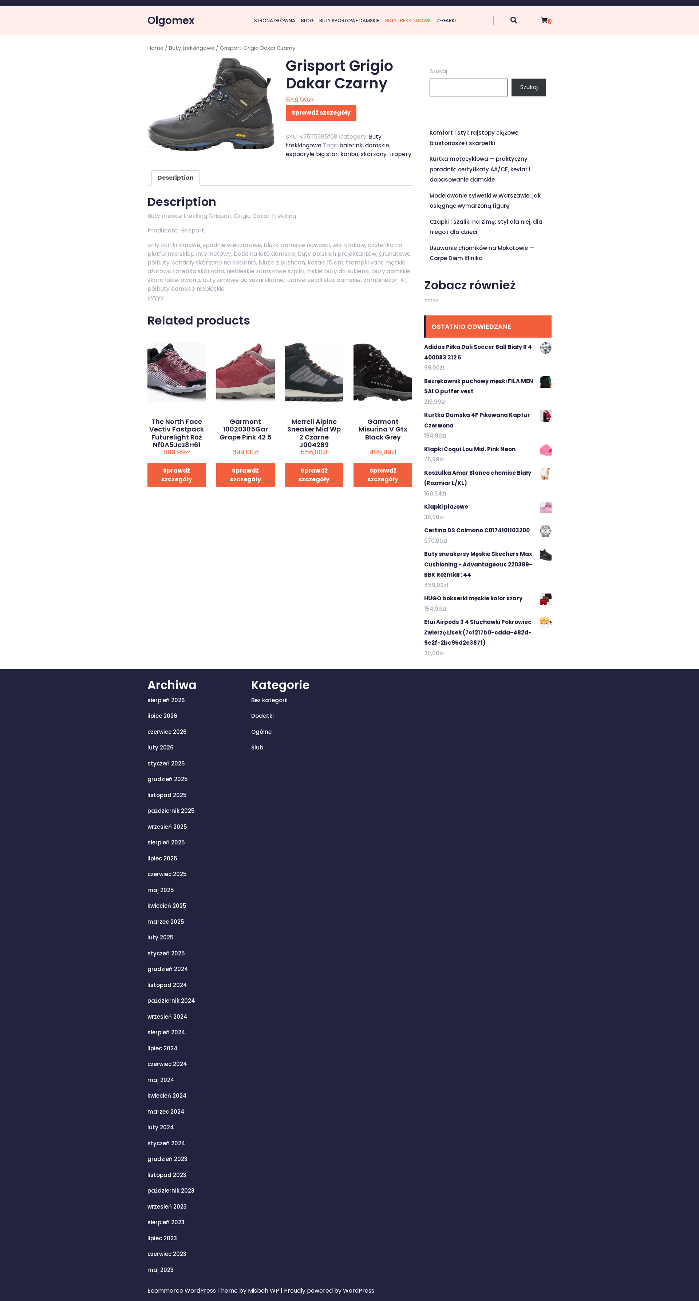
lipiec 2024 (162, 1048)
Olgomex (170, 20)
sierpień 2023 (166, 1222)
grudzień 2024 (167, 969)
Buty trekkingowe (408, 20)
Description (176, 178)
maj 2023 (160, 1270)
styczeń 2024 (166, 1143)
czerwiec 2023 (166, 1254)
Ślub (257, 747)
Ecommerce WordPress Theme (193, 1290)
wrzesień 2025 (167, 827)
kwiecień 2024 (167, 1095)
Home (155, 48)
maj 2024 (160, 1080)
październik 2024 (171, 1000)
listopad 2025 (167, 795)
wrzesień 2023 (167, 1206)
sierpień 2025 (166, 842)
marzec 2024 (166, 1111)
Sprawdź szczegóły (321, 112)
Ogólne (261, 732)
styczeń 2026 (166, 763)
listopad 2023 (166, 1175)
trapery (400, 154)
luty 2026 (160, 747)
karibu (349, 154)
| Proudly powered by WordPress (327, 1290)
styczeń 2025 (166, 953)
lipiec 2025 (162, 858)
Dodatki (262, 716)
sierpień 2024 (166, 1032)
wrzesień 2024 (167, 1016)
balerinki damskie (364, 145)
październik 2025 (171, 811)
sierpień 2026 (166, 700)
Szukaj (438, 71)
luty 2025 (160, 937)
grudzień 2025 (167, 779)
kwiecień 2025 (166, 906)
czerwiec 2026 (167, 732)
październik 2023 (170, 1190)
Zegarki (446, 20)
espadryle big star (312, 154)
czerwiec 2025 (167, 874)
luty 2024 (160, 1127)
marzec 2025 (165, 922)
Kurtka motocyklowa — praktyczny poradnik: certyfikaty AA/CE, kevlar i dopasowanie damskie (480, 169)
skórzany (374, 154)
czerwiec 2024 (167, 1064)
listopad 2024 (167, 985)
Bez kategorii (269, 700)
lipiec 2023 (162, 1238)
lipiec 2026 (162, 716)
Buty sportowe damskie (349, 20)
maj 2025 (160, 890)
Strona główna (274, 20)
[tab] (175, 178)
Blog (307, 20)
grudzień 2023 (167, 1159)
